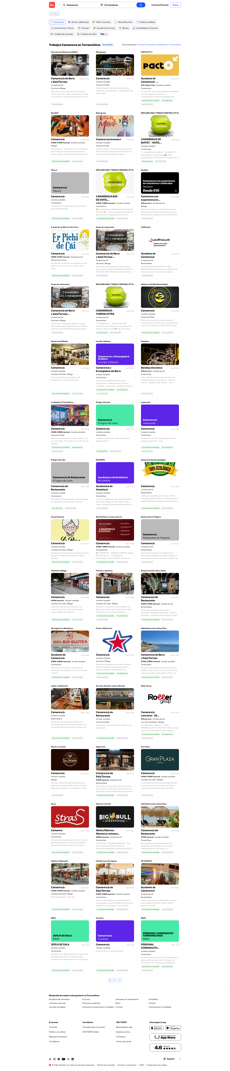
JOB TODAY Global (90, 1032)
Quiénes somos (123, 1032)
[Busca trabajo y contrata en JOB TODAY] (52, 5)
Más (102, 34)
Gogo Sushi (100, 747)
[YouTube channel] (63, 1059)
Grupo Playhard (57, 517)
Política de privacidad (106, 1065)
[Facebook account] (59, 1059)
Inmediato (153, 999)
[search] (141, 5)
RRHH (53, 918)
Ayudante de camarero (59, 999)
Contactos (121, 1036)
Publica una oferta (57, 1032)
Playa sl (54, 170)
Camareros (59, 22)
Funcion (119, 1007)
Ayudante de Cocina (106, 28)
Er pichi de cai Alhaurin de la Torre (65, 227)
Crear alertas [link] (107, 45)
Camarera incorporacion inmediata (98, 1007)
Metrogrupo (101, 52)
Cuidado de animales (63, 34)
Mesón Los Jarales (58, 747)
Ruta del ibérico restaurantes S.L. (109, 517)
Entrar (176, 5)
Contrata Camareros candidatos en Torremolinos (159, 44)
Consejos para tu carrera (93, 1027)
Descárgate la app (124, 1027)
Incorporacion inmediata (160, 1007)
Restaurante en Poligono (151, 517)
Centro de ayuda (123, 1041)
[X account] (68, 1059)
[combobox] (82, 5)
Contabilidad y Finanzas (147, 28)
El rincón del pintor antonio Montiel (110, 686)
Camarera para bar (57, 1003)
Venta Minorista (125, 22)
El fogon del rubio (103, 402)
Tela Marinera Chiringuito (106, 861)
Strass (53, 804)
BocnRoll (54, 113)
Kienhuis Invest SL (103, 804)
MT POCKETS (146, 861)
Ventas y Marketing (80, 22)
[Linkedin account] (73, 1059)
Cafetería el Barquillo (59, 861)
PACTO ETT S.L (147, 52)
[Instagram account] (54, 1059)
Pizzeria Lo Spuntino (104, 571)
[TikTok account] (50, 1059)
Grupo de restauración (105, 227)
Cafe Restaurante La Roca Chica (154, 628)
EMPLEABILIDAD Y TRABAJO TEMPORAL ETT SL (160, 113)
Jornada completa (57, 1007)
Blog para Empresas (58, 1036)
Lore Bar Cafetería (103, 341)
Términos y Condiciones (127, 1065)
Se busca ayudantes (91, 1003)
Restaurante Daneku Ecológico (153, 460)
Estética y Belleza (147, 22)
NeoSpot (144, 170)
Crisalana (100, 918)
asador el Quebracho (59, 686)
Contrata (53, 1027)
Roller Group (146, 686)
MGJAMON (100, 460)
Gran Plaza (145, 747)
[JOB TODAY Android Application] (173, 1028)
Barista (125, 28)
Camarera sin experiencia (126, 999)
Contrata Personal (160, 5)
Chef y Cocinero (103, 22)
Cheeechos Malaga (58, 571)
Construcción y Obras (64, 28)
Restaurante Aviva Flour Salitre (153, 571)
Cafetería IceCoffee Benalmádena (154, 284)
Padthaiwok (146, 227)
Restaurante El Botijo (59, 341)
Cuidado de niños (88, 34)
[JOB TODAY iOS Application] (157, 1028)
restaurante (145, 402)
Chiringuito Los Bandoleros (62, 628)
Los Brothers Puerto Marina (62, 402)
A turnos (86, 999)
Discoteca (145, 341)
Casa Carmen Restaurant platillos (64, 52)
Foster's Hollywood (104, 628)
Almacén (85, 28)
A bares (152, 1003)
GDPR (141, 1065)
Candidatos (54, 1041)
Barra (117, 1003)
